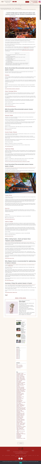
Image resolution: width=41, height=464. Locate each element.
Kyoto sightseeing (19, 401)
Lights (20, 403)
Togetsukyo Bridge (9, 59)
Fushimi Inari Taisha (22, 379)
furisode (18, 379)
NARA (33, 450)
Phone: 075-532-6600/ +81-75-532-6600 (34, 2)
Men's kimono (24, 407)
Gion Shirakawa (19, 382)
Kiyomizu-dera (19, 398)
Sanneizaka (18, 419)
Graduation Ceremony (20, 383)
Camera (18, 375)
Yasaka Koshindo (19, 435)
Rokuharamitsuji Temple (20, 417)
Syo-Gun (18, 424)
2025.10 (17, 357)
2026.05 (17, 351)
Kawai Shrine (22, 390)
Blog (17, 364)
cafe (24, 374)
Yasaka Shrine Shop (19, 438)
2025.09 (17, 358)
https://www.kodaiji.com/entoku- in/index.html (12, 88)
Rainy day (18, 415)
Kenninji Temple (19, 392)
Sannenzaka (22, 419)
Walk (17, 428)
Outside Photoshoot (13, 455)
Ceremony (21, 375)
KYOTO (8, 450)
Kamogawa (24, 389)
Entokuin (8, 55)
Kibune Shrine (19, 393)
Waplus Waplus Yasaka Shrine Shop (21, 431)
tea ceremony (19, 425)
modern (18, 408)
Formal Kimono (22, 378)
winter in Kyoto (23, 433)
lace (17, 403)
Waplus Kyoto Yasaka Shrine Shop (20, 430)
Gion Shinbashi (19, 381)
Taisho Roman (22, 424)
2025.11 (17, 356)
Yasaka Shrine (9, 61)
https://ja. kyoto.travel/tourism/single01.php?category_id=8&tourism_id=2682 (17, 161)
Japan (18, 388)
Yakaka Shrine (19, 434)
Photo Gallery (21, 455)
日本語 (13, 1)
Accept (21, 462)
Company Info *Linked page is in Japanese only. (20, 460)
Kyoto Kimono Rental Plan (7, 455)
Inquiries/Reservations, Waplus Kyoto (11, 292)
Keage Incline (23, 391)
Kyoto (22, 398)
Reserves (38, 455)
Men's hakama (19, 407)
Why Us (3, 455)
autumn (22, 374)
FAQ (35, 455)
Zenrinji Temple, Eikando (10, 58)
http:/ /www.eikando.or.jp (9, 146)
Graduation (23, 382)
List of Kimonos (17, 455)
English (15, 1)
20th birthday (18, 373)
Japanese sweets (22, 388)
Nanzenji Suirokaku (22, 408)
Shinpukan (20, 421)
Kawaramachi (19, 391)
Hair (24, 384)
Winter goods (18, 433)
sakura (18, 418)
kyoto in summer (19, 399)
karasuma (18, 390)
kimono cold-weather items (20, 394)
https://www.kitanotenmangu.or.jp (10, 106)
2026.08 (17, 348)
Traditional (24, 426)
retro (22, 416)
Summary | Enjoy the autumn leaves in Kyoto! (13, 64)
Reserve (27, 1)
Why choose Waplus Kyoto (9, 280)
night (21, 410)
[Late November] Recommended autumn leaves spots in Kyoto (15, 60)
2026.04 (17, 352)
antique (22, 373)
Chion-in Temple (9, 62)
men (21, 406)
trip (19, 427)
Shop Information (30, 455)
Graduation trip (19, 384)
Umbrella (22, 427)
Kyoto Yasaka (23, 402)
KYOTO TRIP (19, 402)
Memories (18, 406)
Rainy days (22, 415)
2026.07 (17, 349)
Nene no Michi (19, 409)
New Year (18, 410)
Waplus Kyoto (26, 47)
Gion (17, 380)
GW (22, 384)
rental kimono (18, 367)
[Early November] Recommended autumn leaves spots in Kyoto (16, 54)
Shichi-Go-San (23, 420)
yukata (24, 438)
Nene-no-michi (24, 409)
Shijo (17, 421)
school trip (18, 420)
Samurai (21, 418)
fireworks (18, 378)
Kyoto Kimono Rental (19, 400)
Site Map (19, 456)
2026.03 (17, 353)
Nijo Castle (18, 411)
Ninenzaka (22, 411)
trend (17, 427)
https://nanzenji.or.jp (8, 129)
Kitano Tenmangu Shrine (10, 56)
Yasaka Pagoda (19, 436)
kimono (23, 393)
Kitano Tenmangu (19, 397)
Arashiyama (18, 374)
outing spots (18, 412)
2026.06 (17, 350)
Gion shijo (20, 380)
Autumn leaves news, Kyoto (9, 258)
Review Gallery (25, 455)
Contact (16, 456)
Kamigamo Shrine (19, 389)
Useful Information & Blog (23, 456)
